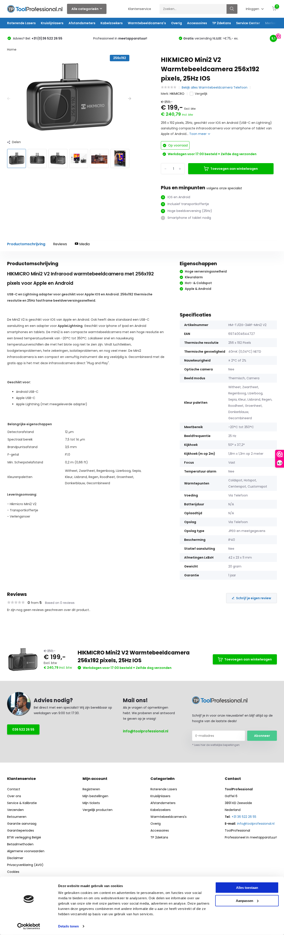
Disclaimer (15, 858)
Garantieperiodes (20, 830)
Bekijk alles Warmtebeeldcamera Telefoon (214, 87)
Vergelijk (201, 93)
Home (11, 49)
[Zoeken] (232, 9)
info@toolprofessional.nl (145, 731)
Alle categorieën (85, 9)
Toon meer (198, 134)
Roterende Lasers (21, 23)
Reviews (60, 244)
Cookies (13, 872)
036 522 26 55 (23, 729)
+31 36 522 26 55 (244, 816)
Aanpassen (244, 900)
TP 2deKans (221, 23)
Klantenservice (139, 9)
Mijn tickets (91, 803)
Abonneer (262, 735)
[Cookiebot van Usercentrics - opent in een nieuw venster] (28, 926)
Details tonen (68, 926)
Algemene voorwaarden (25, 851)
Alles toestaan (247, 888)
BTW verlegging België (24, 837)
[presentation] (8, 98)
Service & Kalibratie (22, 803)
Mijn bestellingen (95, 796)
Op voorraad (177, 145)
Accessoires (197, 23)
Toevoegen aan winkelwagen (234, 168)
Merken (271, 23)
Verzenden (15, 810)
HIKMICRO (177, 93)
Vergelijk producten (97, 810)
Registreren (91, 789)
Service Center (248, 23)
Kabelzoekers (112, 23)
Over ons (14, 796)
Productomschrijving (26, 244)
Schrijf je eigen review (253, 598)
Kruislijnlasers (52, 23)
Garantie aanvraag (21, 823)
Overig (176, 23)
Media (84, 244)
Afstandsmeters (82, 23)
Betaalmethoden (20, 844)
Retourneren (16, 816)
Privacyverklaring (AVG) (25, 865)
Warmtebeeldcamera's (147, 23)
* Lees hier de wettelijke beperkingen (216, 745)
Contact (13, 789)
